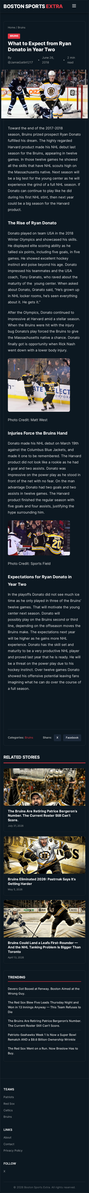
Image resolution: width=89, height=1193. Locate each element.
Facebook (72, 737)
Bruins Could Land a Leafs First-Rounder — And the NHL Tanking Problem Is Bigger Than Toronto (44, 947)
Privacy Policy (13, 1150)
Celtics (8, 1110)
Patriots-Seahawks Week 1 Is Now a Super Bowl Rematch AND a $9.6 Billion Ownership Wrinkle (42, 1037)
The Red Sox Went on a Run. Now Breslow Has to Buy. (43, 1051)
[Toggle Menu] (74, 6)
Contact (9, 1144)
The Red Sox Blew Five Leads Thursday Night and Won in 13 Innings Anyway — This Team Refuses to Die (44, 1007)
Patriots (9, 1097)
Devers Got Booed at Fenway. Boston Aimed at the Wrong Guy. (43, 991)
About (7, 1137)
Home (11, 27)
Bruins (21, 27)
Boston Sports (33, 6)
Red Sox (9, 1103)
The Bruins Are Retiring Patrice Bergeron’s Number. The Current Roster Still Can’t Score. (42, 815)
